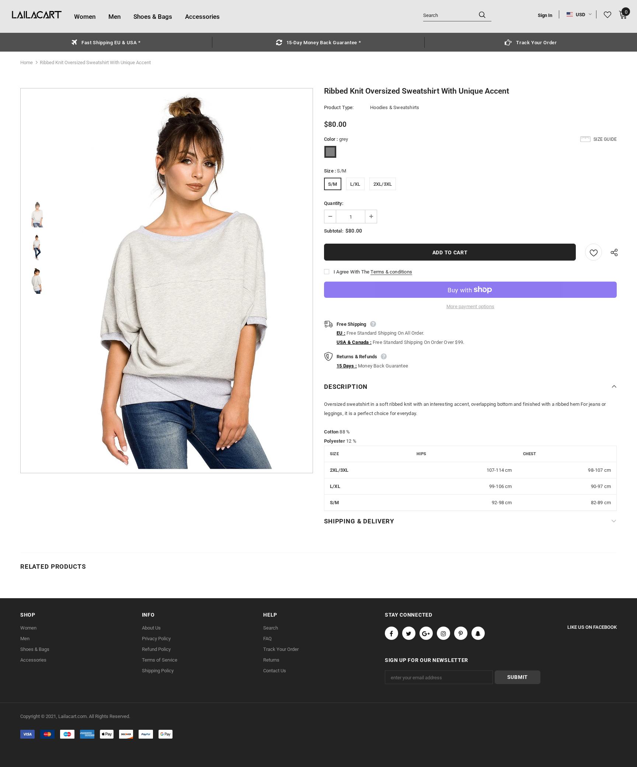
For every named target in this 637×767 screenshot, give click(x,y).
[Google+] (426, 633)
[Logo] (37, 15)
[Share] (612, 252)
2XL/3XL (382, 184)
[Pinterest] (460, 633)
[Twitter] (408, 633)
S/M (332, 184)
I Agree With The (351, 272)
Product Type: (339, 107)
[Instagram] (443, 633)
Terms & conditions (391, 272)
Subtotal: (333, 231)
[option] (106, 42)
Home (26, 62)
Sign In (545, 15)
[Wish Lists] (593, 252)
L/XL (355, 184)
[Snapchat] (478, 633)
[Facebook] (391, 633)
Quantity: (333, 203)
